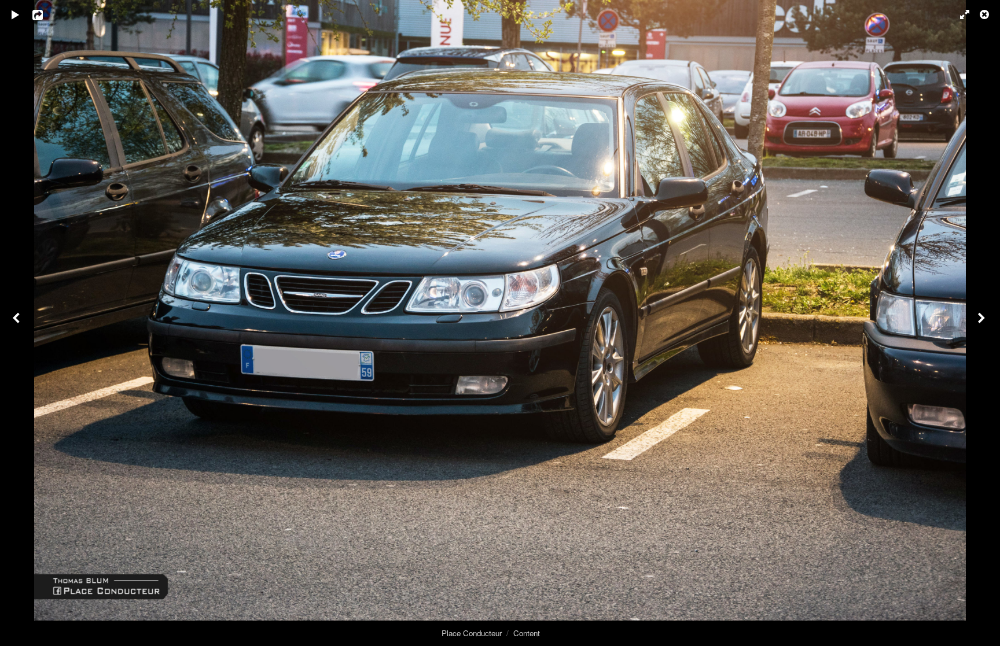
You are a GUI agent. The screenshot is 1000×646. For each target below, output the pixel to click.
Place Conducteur (472, 632)
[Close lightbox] (985, 14)
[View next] (982, 323)
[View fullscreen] (959, 14)
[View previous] (17, 323)
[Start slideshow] (15, 14)
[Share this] (45, 14)
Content (526, 632)
